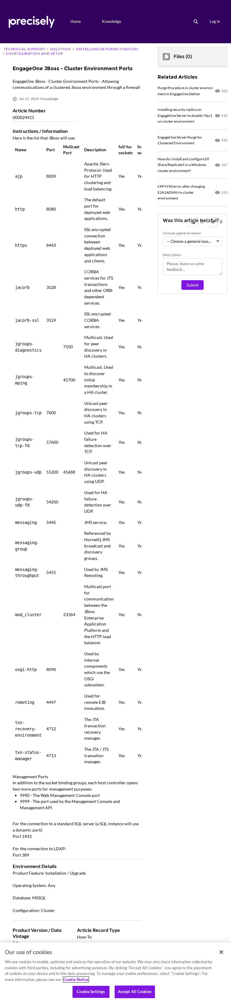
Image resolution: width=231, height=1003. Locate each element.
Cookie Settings (91, 991)
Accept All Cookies (135, 991)
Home (75, 21)
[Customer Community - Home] (31, 21)
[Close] (221, 952)
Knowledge (111, 21)
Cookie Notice (75, 979)
